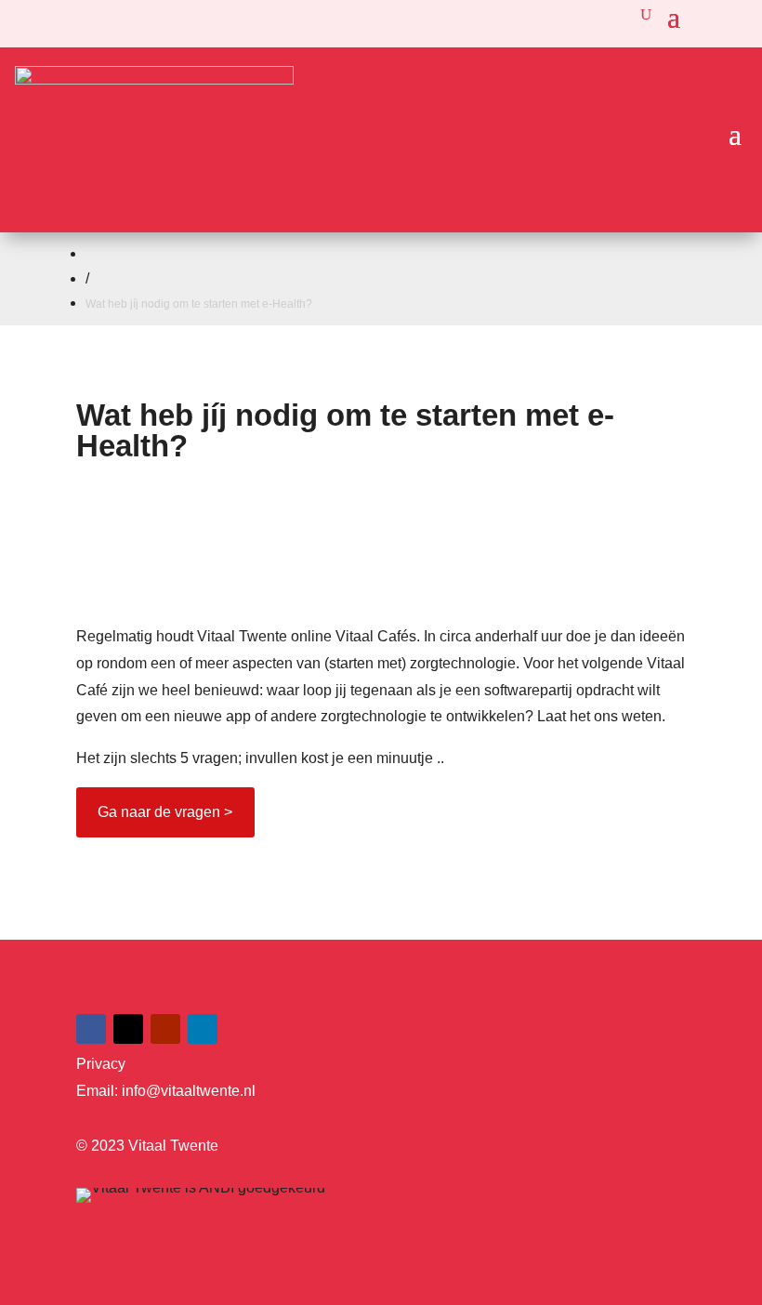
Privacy (100, 1064)
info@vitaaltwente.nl (189, 1091)
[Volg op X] (128, 1029)
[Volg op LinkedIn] (202, 1029)
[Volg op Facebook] (91, 1029)
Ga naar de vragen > (165, 812)
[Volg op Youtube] (165, 1029)
